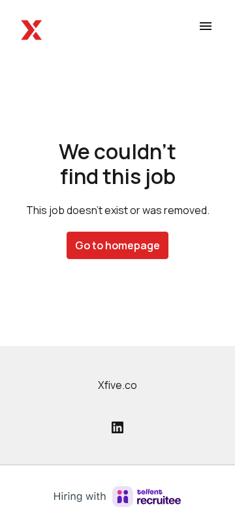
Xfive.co (117, 385)
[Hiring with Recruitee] (117, 496)
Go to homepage (117, 245)
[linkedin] (117, 427)
